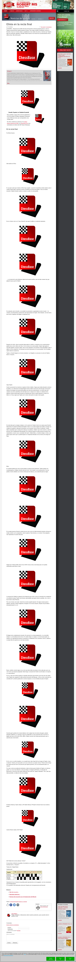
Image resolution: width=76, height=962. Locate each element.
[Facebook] (11, 904)
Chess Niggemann (44, 906)
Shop (5, 10)
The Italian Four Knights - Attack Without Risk (63, 908)
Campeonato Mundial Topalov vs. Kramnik (18, 901)
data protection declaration (8, 955)
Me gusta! (43, 27)
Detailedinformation (51, 959)
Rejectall (60, 959)
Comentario (8, 932)
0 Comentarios (49, 27)
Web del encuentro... (14, 892)
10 (33, 871)
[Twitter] (14, 904)
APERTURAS (19, 10)
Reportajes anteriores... (14, 894)
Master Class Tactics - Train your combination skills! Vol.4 (64, 55)
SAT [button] (26, 10)
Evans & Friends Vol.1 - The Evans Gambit (64, 938)
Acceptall (70, 959)
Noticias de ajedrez (20, 18)
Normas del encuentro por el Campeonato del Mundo (22, 896)
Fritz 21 (9, 71)
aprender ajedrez (35, 10)
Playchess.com (24, 123)
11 (35, 871)
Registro (18, 930)
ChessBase (14, 913)
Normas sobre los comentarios (12, 924)
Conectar (66, 11)
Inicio (12, 10)
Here (25, 954)
